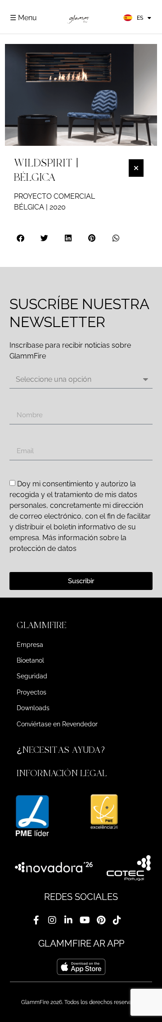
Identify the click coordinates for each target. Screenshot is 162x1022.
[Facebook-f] (36, 920)
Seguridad (32, 676)
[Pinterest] (101, 920)
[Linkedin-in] (68, 920)
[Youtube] (84, 920)
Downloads (33, 708)
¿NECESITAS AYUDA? (62, 750)
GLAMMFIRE (42, 625)
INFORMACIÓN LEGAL (62, 773)
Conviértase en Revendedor (57, 724)
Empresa (30, 644)
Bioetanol (30, 660)
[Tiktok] (117, 920)
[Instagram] (52, 920)
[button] (21, 238)
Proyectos (31, 692)
